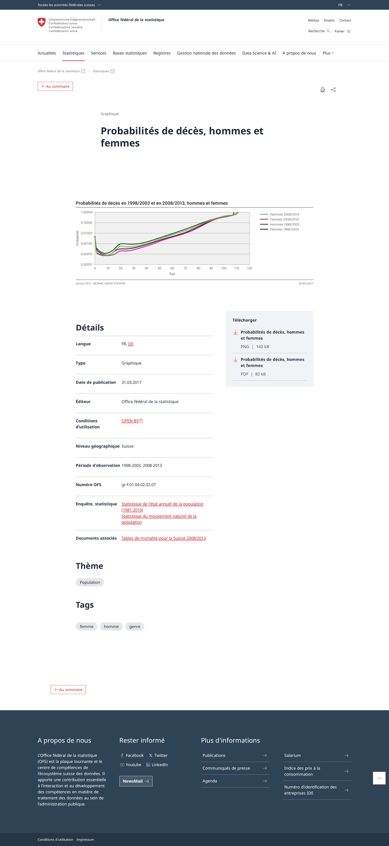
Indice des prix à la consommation (302, 771)
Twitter (161, 755)
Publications (214, 755)
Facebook (135, 755)
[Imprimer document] (322, 89)
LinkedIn (160, 764)
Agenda (210, 781)
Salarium (292, 755)
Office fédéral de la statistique (136, 19)
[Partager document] (333, 89)
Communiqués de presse (226, 768)
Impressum (85, 839)
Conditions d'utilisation (55, 839)
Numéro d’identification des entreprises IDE (310, 790)
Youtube (133, 764)
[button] (46, 53)
